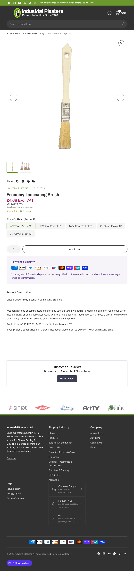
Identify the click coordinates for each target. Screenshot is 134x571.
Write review (67, 378)
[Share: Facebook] (17, 181)
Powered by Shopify (62, 554)
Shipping (10, 207)
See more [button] (11, 458)
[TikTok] (30, 2)
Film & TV (53, 437)
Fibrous (52, 433)
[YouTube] (19, 2)
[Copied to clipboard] (33, 181)
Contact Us (96, 442)
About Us (95, 437)
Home (9, 34)
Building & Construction (60, 442)
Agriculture (54, 479)
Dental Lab (54, 447)
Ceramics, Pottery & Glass (62, 452)
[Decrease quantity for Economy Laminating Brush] (9, 249)
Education (54, 457)
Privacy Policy (14, 493)
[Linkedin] (35, 2)
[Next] (120, 97)
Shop (17, 34)
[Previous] (13, 97)
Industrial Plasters (17, 188)
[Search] (123, 24)
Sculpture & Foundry (59, 470)
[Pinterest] (24, 2)
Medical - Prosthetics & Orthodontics (60, 463)
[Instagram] (14, 2)
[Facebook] (9, 2)
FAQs (93, 447)
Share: (10, 181)
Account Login (97, 433)
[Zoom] (121, 43)
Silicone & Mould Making (33, 34)
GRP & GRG (54, 474)
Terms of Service (15, 498)
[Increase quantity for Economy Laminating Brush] (18, 249)
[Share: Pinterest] (28, 181)
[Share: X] (23, 181)
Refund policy (14, 488)
